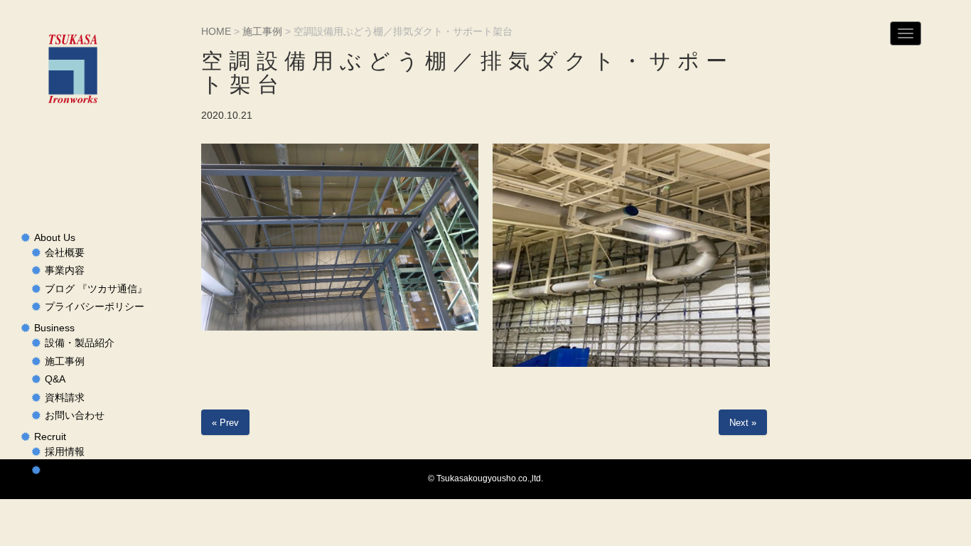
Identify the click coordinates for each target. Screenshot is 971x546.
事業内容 (65, 270)
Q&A (55, 379)
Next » (742, 422)
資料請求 (65, 397)
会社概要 (65, 252)
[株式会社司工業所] (72, 68)
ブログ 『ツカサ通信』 (96, 289)
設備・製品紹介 (79, 343)
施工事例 (65, 361)
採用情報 (65, 451)
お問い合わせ (74, 415)
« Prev (225, 422)
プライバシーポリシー (94, 306)
